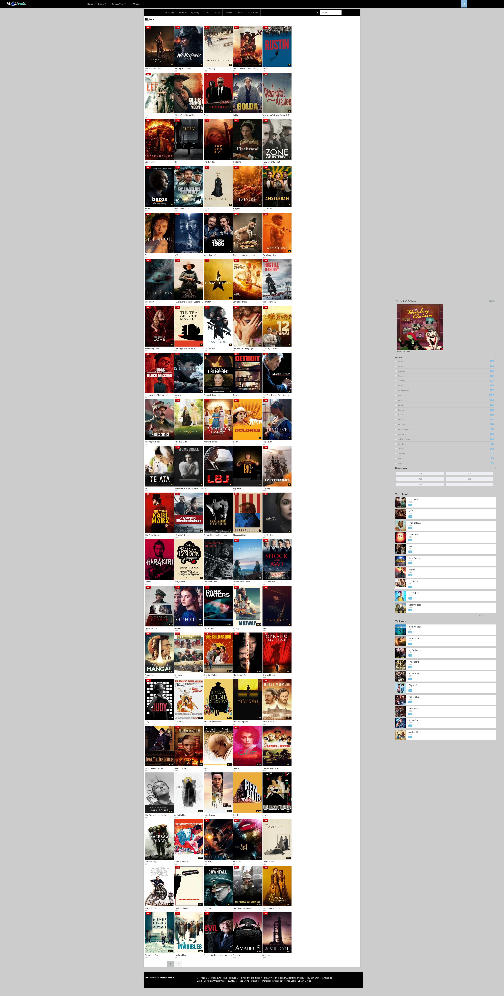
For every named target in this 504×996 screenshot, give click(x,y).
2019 (469, 484)
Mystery (401, 424)
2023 (469, 473)
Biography (402, 376)
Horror (207, 12)
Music (400, 420)
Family (400, 400)
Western (401, 463)
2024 (420, 473)
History (401, 410)
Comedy (228, 12)
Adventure (402, 366)
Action (217, 12)
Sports (401, 444)
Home (90, 4)
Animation (402, 371)
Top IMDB (182, 12)
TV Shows (136, 4)
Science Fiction (404, 439)
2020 (420, 484)
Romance (402, 434)
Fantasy (401, 405)
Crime (400, 386)
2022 (420, 479)
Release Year (117, 4)
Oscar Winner (253, 12)
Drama (400, 395)
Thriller (239, 12)
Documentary (403, 390)
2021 (469, 479)
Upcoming (195, 12)
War (399, 458)
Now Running (169, 12)
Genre (101, 4)
